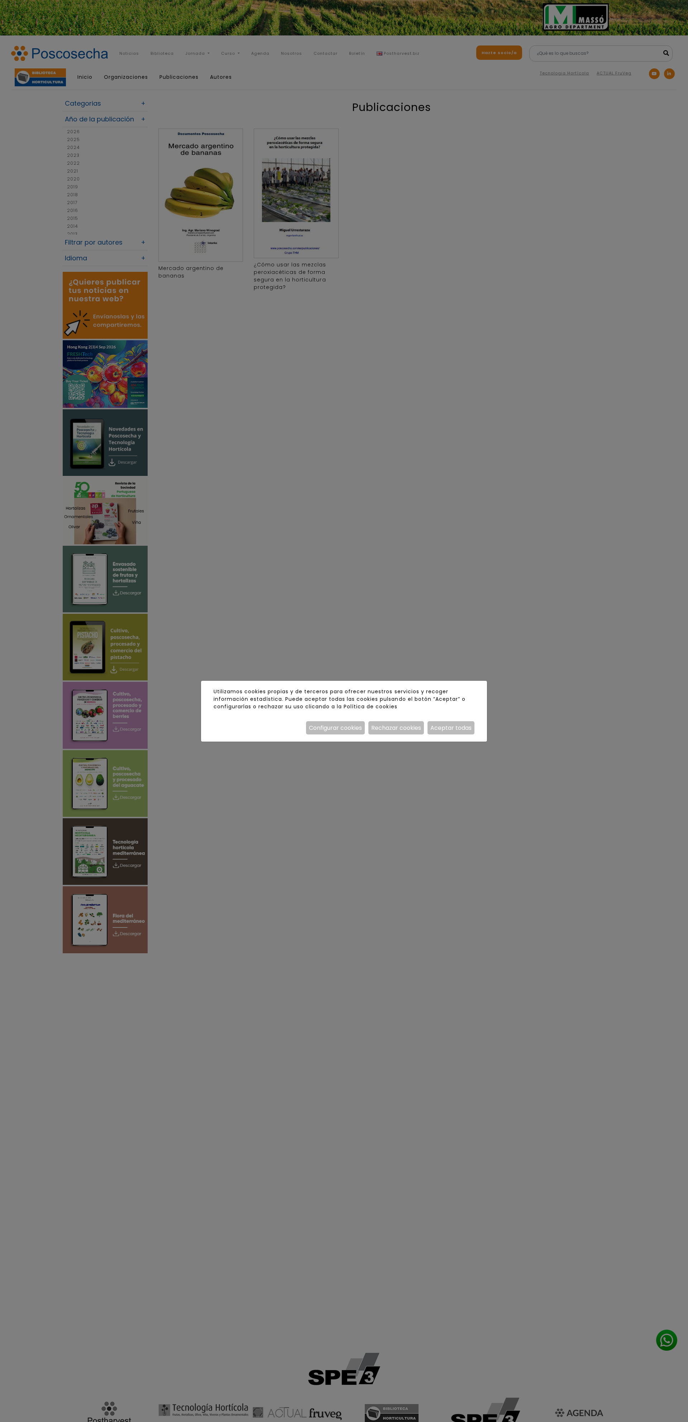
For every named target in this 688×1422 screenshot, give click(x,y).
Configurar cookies (335, 728)
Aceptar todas (451, 728)
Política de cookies (370, 706)
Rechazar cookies (396, 728)
